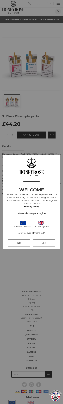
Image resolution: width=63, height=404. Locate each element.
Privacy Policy (31, 206)
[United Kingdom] (41, 222)
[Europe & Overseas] (22, 222)
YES (44, 243)
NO (19, 243)
